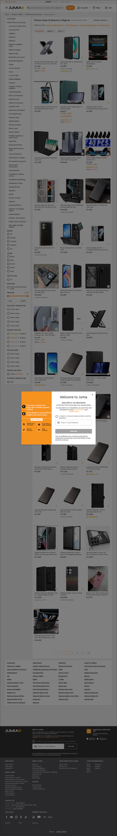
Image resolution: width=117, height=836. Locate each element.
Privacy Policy (79, 410)
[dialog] (58, 418)
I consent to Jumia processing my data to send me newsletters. (75, 417)
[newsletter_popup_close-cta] (92, 394)
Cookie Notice (74, 411)
